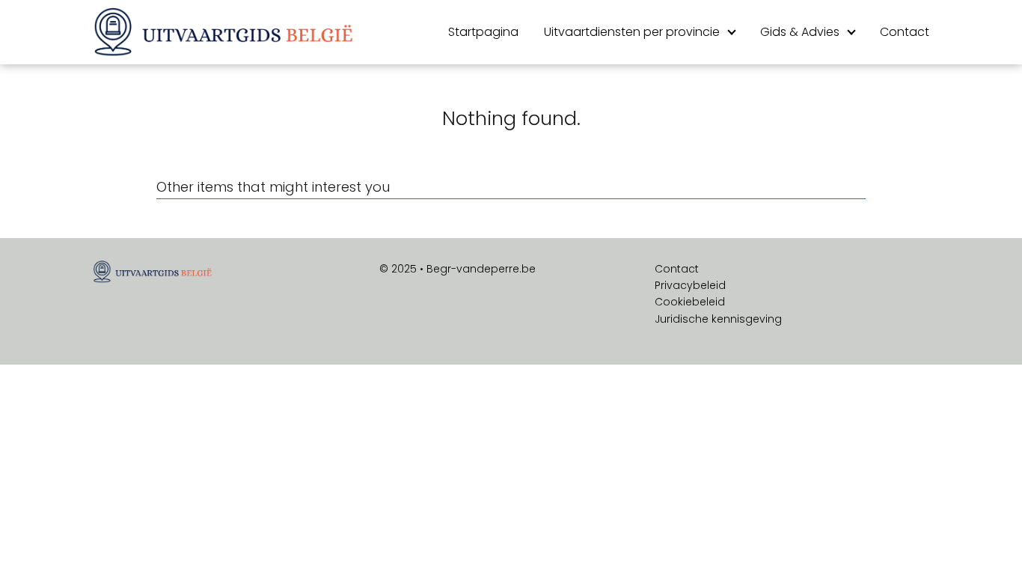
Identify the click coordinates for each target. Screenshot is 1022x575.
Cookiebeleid (690, 301)
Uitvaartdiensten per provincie (632, 31)
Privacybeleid (690, 285)
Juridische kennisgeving (718, 318)
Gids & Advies (799, 31)
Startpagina (483, 31)
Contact (904, 31)
